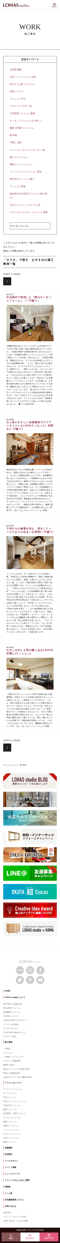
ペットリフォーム (11, 1130)
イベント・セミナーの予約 (14, 1217)
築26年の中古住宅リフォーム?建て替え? (28, 195)
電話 (11, 1236)
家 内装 (13, 135)
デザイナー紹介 (10, 1036)
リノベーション (10, 1093)
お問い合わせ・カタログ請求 (15, 1221)
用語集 (7, 1187)
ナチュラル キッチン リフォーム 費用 (29, 212)
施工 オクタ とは (18, 157)
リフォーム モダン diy (21, 106)
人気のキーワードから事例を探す (17, 1077)
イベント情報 (10, 1167)
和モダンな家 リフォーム (22, 84)
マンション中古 (17, 98)
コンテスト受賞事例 (11, 1061)
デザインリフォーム (11, 1134)
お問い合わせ (10, 1206)
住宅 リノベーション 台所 (23, 77)
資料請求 (29, 1236)
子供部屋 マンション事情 (22, 113)
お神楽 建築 (16, 69)
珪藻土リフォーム (11, 1126)
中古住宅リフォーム (11, 1105)
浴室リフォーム (10, 1122)
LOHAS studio (16, 5)
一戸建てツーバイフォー (13, 1057)
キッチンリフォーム (11, 1118)
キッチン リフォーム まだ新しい (26, 120)
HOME (7, 991)
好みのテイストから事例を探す (16, 1069)
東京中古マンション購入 (22, 179)
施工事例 (8, 1042)
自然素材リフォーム (11, 1012)
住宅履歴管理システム (14, 1200)
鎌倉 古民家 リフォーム (21, 128)
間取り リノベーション (21, 164)
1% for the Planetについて (14, 1032)
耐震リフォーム (10, 1109)
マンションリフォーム (12, 1089)
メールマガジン (11, 1161)
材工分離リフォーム (11, 1008)
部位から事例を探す (11, 1073)
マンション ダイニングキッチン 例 (27, 150)
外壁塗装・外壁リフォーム (14, 1113)
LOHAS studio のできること (15, 1020)
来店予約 (7, 1213)
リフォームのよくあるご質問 (17, 1180)
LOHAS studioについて (15, 997)
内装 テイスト (17, 91)
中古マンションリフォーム (14, 1101)
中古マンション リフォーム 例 (25, 205)
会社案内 (8, 1154)
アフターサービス (11, 1028)
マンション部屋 (17, 186)
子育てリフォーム (11, 1138)
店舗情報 (8, 1148)
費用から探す (9, 1065)
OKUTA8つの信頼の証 (12, 1004)
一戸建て (7, 1049)
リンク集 (8, 1193)
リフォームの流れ (11, 1024)
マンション (8, 1053)
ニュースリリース (12, 1174)
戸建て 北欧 (16, 142)
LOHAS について (10, 1016)
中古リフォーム (10, 1097)
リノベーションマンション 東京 (26, 171)
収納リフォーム (10, 1142)
